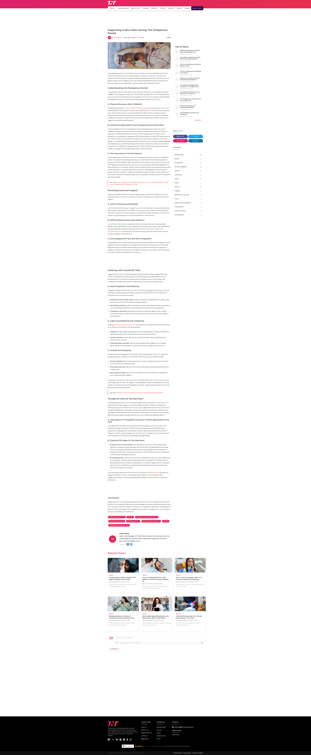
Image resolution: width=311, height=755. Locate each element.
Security (154, 8)
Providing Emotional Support (116, 521)
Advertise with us (146, 733)
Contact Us (144, 736)
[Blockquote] (130, 643)
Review (187, 8)
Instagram (181, 141)
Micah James (117, 37)
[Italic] (119, 643)
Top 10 (159, 738)
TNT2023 (165, 521)
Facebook (181, 136)
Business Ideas (123, 8)
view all (197, 120)
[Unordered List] (128, 643)
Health (179, 8)
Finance (146, 8)
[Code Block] (132, 643)
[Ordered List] (125, 643)
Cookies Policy (177, 753)
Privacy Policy (187, 753)
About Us (144, 727)
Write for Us (197, 8)
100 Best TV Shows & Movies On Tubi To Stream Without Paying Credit (139, 392)
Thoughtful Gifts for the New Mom (151, 521)
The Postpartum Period (133, 521)
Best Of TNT (135, 8)
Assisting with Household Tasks (117, 517)
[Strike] (123, 643)
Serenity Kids (155, 472)
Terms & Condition (197, 753)
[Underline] (121, 643)
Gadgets (171, 8)
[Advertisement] (155, 20)
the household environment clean (125, 325)
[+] (139, 642)
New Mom (130, 517)
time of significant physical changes (138, 108)
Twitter (196, 136)
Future (162, 8)
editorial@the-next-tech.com (183, 727)
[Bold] (116, 643)
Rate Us (147, 746)
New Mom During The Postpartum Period (146, 517)
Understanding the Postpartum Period (119, 525)
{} (136, 642)
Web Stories (175, 734)
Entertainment (161, 736)
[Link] (134, 643)
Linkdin (196, 141)
